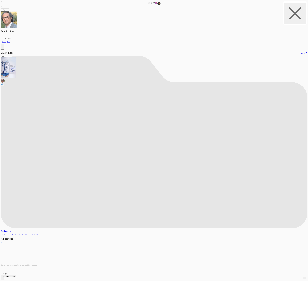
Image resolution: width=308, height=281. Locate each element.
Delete (13, 276)
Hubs (8, 42)
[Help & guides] (304, 278)
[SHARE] (2, 84)
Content (4, 42)
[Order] (2, 45)
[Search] (2, 6)
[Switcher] (2, 48)
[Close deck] (2, 278)
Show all (303, 53)
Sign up (5, 10)
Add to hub (6, 276)
